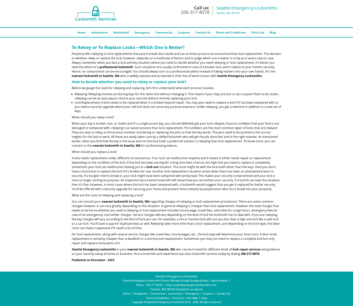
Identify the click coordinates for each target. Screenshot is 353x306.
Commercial (163, 32)
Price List (258, 32)
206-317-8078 (195, 12)
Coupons (184, 32)
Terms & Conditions (157, 298)
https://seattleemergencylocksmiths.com (191, 285)
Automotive (99, 32)
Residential (121, 32)
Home (82, 32)
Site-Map (192, 298)
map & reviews (219, 280)
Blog (273, 32)
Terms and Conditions (231, 32)
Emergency (142, 32)
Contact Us (202, 32)
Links (204, 298)
